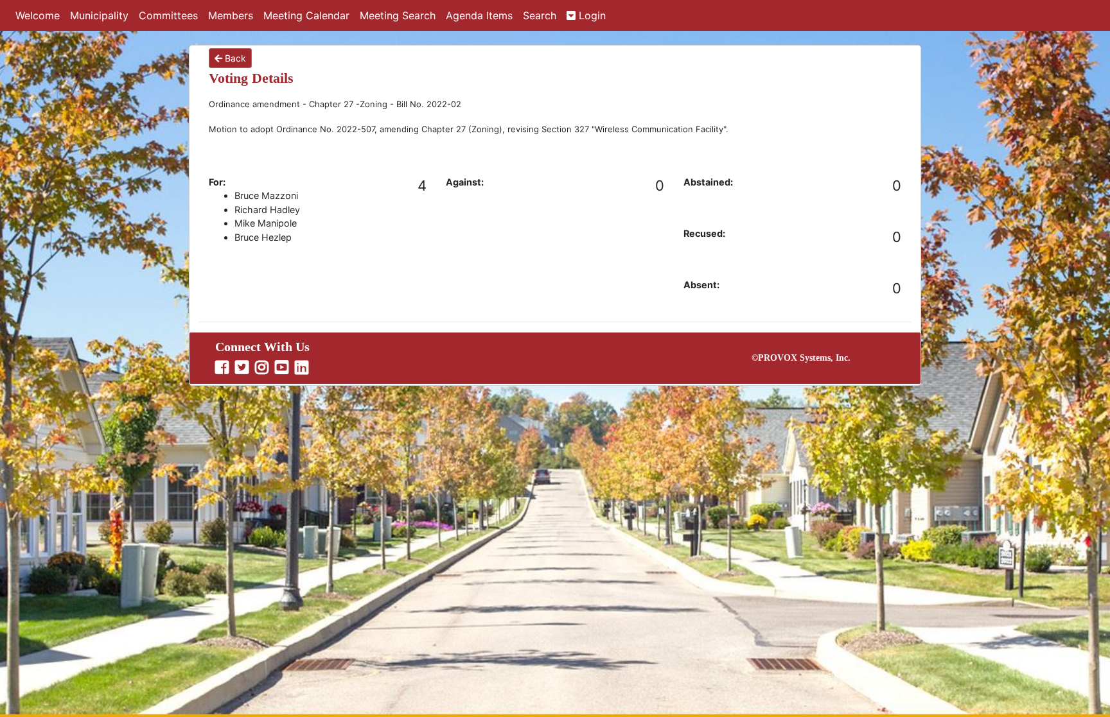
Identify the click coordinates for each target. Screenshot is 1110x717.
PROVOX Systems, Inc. (804, 358)
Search (539, 15)
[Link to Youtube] (283, 367)
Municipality (99, 15)
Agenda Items (479, 15)
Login (591, 15)
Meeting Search (398, 15)
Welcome (37, 15)
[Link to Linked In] (303, 367)
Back (234, 58)
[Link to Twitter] (243, 367)
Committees (168, 15)
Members (230, 15)
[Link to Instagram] (263, 367)
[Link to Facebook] (223, 367)
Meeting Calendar (306, 15)
